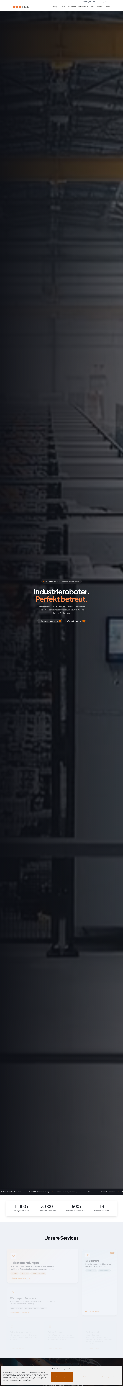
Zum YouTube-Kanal (92, 1348)
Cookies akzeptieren (62, 1377)
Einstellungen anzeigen (109, 1377)
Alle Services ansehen (55, 1348)
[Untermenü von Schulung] (58, 6)
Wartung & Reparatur (74, 621)
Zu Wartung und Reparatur (18, 1312)
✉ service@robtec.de (103, 2)
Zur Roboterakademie (17, 1348)
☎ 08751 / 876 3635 (88, 2)
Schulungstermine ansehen (49, 621)
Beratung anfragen (91, 1311)
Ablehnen (85, 1377)
